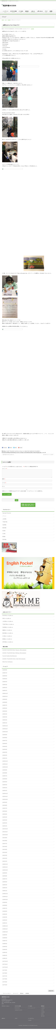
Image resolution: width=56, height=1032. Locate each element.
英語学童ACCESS (26, 1025)
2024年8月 (4, 737)
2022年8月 (4, 805)
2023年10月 (5, 767)
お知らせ (3, 1018)
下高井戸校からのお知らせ (8, 624)
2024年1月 (4, 758)
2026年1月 (4, 690)
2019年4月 (4, 914)
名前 (3, 478)
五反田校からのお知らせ (7, 627)
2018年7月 (4, 940)
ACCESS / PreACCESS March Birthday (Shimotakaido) (14, 653)
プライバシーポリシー (7, 993)
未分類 (3, 530)
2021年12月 (5, 828)
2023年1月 (4, 790)
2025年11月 (5, 696)
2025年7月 (4, 705)
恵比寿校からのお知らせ (7, 633)
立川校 (3, 533)
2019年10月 (5, 899)
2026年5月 (4, 678)
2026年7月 (4, 672)
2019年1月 (4, 923)
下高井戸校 (4, 521)
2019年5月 (4, 911)
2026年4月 (4, 681)
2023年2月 (4, 787)
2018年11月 (5, 928)
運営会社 (21, 993)
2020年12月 (5, 864)
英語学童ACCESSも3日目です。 (8, 454)
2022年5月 (4, 814)
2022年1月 (4, 825)
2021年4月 (4, 852)
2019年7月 (4, 908)
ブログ (16, 1018)
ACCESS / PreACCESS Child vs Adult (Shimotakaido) (13, 658)
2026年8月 (4, 669)
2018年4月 (4, 949)
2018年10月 (5, 931)
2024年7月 (4, 740)
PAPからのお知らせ (6, 618)
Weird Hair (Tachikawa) (7, 661)
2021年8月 (4, 840)
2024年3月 (4, 752)
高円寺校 (4, 539)
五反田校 (32, 28)
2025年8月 (4, 702)
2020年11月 (5, 867)
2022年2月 (4, 823)
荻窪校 (3, 536)
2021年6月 (4, 846)
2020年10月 (5, 870)
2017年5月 (4, 981)
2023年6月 (4, 778)
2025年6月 (4, 708)
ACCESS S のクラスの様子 (48, 454)
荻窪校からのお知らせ (7, 639)
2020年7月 (4, 878)
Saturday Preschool (6, 513)
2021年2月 (4, 858)
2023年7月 (4, 775)
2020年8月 (4, 875)
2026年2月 (4, 687)
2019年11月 (5, 896)
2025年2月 (4, 719)
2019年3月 (4, 917)
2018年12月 (5, 926)
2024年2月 (4, 755)
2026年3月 (4, 684)
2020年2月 (4, 887)
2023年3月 (4, 784)
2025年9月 (4, 699)
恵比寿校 (4, 527)
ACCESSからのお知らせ (7, 615)
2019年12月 (5, 893)
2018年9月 (4, 934)
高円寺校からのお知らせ (7, 641)
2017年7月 (4, 976)
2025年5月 (4, 711)
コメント (4, 468)
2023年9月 (4, 770)
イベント (4, 516)
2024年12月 (5, 725)
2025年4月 (4, 714)
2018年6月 (4, 943)
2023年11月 (5, 764)
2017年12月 (5, 961)
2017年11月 (5, 964)
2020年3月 (4, 884)
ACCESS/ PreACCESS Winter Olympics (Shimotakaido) (14, 650)
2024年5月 (4, 746)
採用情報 (27, 993)
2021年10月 (5, 834)
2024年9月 (4, 734)
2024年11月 (5, 728)
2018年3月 (4, 952)
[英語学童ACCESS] (9, 6)
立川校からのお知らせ (7, 636)
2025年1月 (4, 722)
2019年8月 (4, 905)
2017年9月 (4, 970)
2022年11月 (5, 796)
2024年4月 (4, 749)
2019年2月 (4, 920)
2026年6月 (4, 675)
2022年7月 (4, 808)
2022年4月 (4, 817)
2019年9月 (4, 902)
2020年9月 (4, 873)
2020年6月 (4, 881)
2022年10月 (5, 799)
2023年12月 (5, 761)
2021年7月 (4, 843)
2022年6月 (4, 811)
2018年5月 (4, 946)
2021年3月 (4, 855)
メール (4, 482)
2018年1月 (4, 958)
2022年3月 (4, 820)
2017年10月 (5, 967)
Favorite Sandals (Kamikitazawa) (9, 655)
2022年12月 (5, 793)
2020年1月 (4, 890)
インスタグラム (31, 1018)
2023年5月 (4, 781)
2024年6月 (4, 743)
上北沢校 (4, 518)
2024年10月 (5, 731)
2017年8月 (4, 973)
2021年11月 (5, 831)
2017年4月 (4, 984)
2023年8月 (4, 772)
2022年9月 (4, 802)
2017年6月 (4, 978)
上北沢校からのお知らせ (7, 621)
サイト (3, 486)
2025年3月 (4, 717)
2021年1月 (4, 861)
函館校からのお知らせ (7, 630)
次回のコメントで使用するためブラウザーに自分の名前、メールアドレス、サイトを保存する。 (22, 491)
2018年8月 (4, 937)
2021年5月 (4, 849)
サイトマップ (15, 993)
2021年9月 (4, 837)
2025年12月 (5, 693)
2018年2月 (4, 955)
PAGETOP (51, 990)
